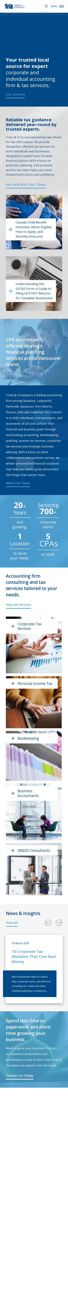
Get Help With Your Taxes (25, 184)
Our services (15, 94)
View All (12, 923)
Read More (19, 663)
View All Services (18, 604)
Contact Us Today (19, 1075)
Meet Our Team (18, 483)
